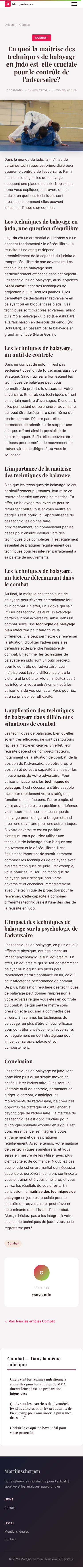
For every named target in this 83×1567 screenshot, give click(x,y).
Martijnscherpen (22, 1471)
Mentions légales (16, 1531)
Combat (24, 24)
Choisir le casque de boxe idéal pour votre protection (38, 1430)
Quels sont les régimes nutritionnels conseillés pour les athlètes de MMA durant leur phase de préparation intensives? (38, 1386)
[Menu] (74, 4)
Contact (10, 1539)
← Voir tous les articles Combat (29, 1321)
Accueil (10, 24)
